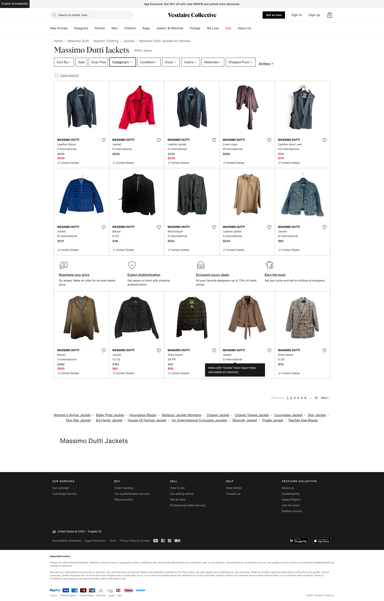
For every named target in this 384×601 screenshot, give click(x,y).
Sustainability (291, 494)
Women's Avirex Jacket (72, 415)
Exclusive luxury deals (212, 274)
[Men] (121, 28)
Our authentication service (131, 494)
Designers (81, 28)
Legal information (95, 541)
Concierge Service (64, 494)
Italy (120, 595)
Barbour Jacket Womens (181, 415)
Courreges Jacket (288, 415)
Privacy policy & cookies (135, 541)
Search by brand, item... (74, 15)
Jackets (129, 40)
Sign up (314, 15)
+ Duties (236, 364)
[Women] (108, 28)
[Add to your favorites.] (103, 140)
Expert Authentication (143, 274)
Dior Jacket (317, 415)
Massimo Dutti (78, 40)
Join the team (291, 505)
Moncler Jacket (244, 420)
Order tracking (123, 488)
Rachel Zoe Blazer (303, 420)
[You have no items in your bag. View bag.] (330, 15)
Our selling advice (182, 494)
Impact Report (291, 499)
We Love (213, 28)
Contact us (233, 494)
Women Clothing (106, 40)
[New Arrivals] (70, 28)
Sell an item (274, 15)
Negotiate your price (74, 274)
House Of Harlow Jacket (147, 420)
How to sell (177, 488)
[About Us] (254, 28)
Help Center (234, 488)
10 (316, 397)
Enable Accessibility (15, 4)
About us (288, 488)
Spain (112, 595)
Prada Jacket (272, 420)
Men (115, 28)
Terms (112, 541)
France (53, 595)
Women (100, 28)
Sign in (296, 15)
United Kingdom (68, 595)
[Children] (139, 28)
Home (58, 40)
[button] (330, 15)
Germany (101, 595)
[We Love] (222, 28)
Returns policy (123, 499)
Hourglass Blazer (143, 415)
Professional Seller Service (187, 505)
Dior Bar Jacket (78, 420)
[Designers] (91, 28)
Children (130, 28)
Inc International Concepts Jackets (199, 420)
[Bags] (152, 28)
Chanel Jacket (218, 415)
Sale (228, 28)
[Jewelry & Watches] (186, 28)
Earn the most (275, 274)
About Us (244, 28)
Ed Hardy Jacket (109, 420)
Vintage (194, 28)
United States (87, 595)
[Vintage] (203, 28)
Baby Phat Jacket (110, 415)
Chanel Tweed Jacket (252, 415)
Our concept (60, 488)
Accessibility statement (66, 541)
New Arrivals (59, 28)
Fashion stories (292, 511)
